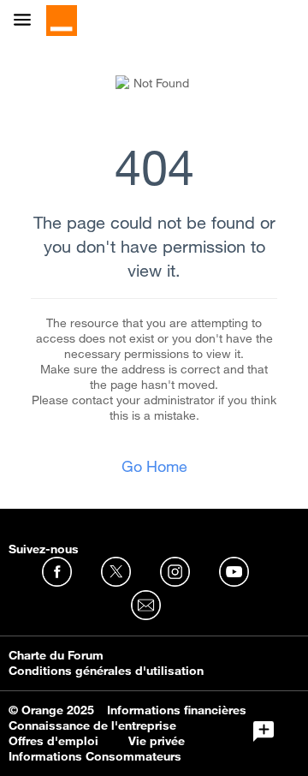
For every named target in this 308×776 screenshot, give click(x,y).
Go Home (154, 466)
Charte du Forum (56, 655)
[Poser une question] (263, 731)
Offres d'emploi (53, 741)
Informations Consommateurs (95, 756)
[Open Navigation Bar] (27, 21)
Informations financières (176, 710)
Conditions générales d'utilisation (106, 670)
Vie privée (156, 741)
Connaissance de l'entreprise (92, 725)
